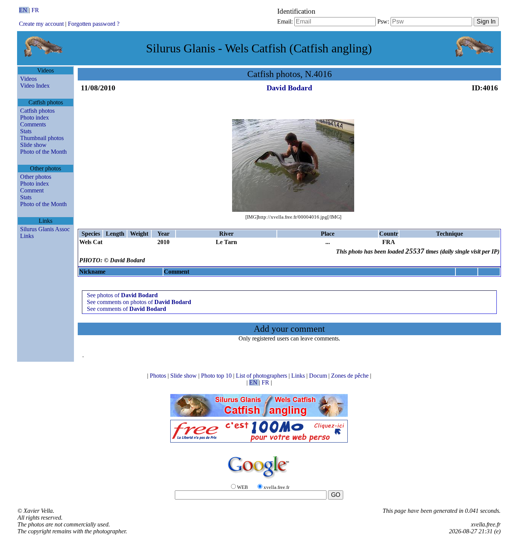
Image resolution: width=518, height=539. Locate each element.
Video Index (35, 85)
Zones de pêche (350, 375)
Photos (159, 375)
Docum (318, 375)
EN (24, 10)
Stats (25, 131)
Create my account (41, 23)
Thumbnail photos (42, 138)
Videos (28, 79)
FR (35, 10)
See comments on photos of (139, 302)
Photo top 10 (217, 375)
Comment (32, 190)
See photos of (122, 295)
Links (27, 236)
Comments (33, 124)
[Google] (259, 479)
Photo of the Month (43, 151)
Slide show (33, 145)
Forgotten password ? (93, 23)
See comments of (126, 309)
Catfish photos (37, 110)
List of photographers (262, 375)
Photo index (34, 117)
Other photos (35, 176)
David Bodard (289, 88)
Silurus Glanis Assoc (45, 229)
